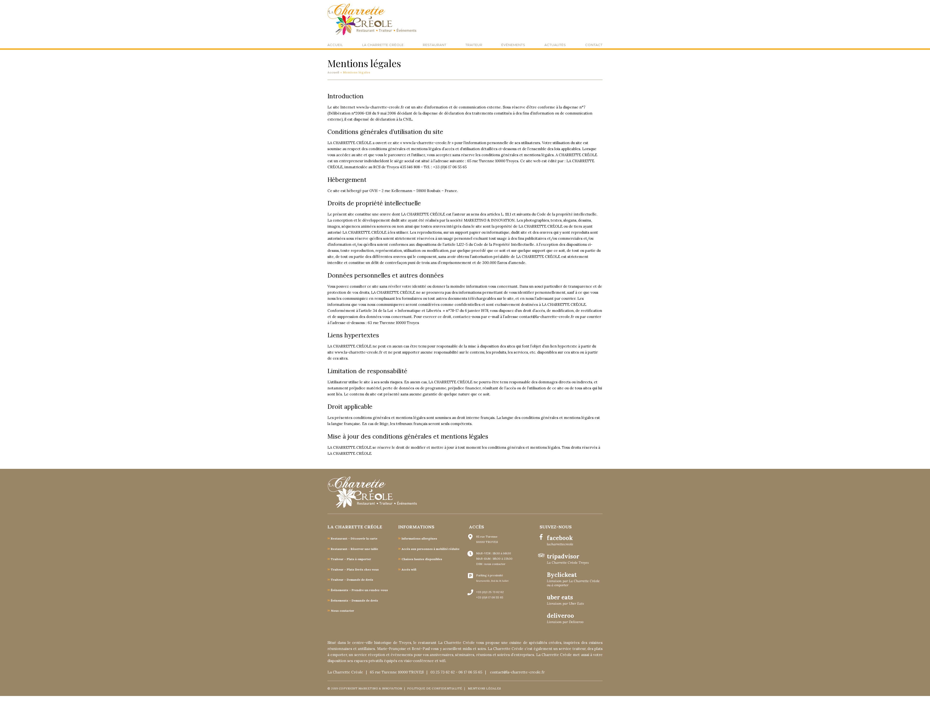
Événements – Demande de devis (354, 600)
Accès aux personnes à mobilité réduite (430, 549)
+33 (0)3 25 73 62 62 (490, 592)
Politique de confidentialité (434, 688)
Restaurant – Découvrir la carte (354, 538)
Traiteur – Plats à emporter (351, 559)
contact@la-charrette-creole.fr (517, 672)
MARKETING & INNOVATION (380, 688)
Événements (513, 45)
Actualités (555, 45)
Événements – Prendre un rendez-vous (359, 590)
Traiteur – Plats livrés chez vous (355, 569)
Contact (594, 45)
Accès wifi (409, 569)
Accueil (335, 45)
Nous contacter (342, 610)
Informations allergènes (419, 538)
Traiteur (473, 45)
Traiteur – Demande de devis (352, 579)
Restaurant (434, 45)
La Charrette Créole (383, 45)
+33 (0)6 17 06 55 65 (489, 597)
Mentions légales (484, 688)
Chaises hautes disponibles (422, 559)
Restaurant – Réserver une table (354, 549)
